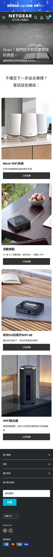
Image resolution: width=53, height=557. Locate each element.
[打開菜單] (3, 17)
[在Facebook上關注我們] (5, 531)
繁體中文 (8, 516)
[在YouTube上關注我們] (11, 531)
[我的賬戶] (41, 17)
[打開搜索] (36, 17)
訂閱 (9, 502)
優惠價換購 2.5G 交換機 (20, 5)
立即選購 (26, 175)
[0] (47, 17)
